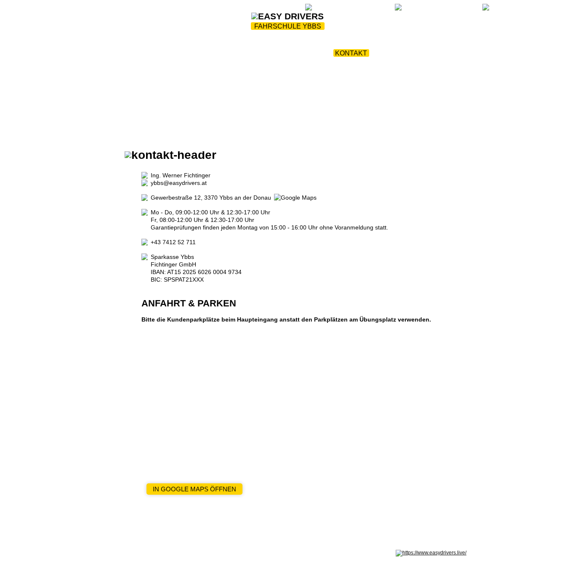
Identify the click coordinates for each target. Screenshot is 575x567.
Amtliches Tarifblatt (263, 553)
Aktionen (249, 43)
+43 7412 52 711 (173, 242)
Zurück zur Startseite (208, 9)
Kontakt (351, 53)
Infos (287, 43)
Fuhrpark (202, 43)
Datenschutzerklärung (163, 553)
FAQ (295, 9)
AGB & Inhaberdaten (215, 553)
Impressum (121, 553)
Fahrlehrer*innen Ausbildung (266, 53)
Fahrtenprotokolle (409, 43)
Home (133, 43)
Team (163, 43)
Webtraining (265, 9)
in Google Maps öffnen (194, 489)
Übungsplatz (334, 43)
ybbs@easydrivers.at (179, 182)
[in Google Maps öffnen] (295, 197)
